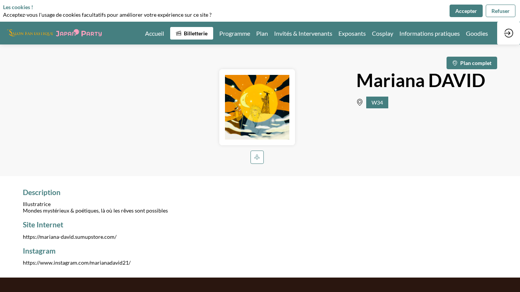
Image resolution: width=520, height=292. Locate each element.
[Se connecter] (508, 33)
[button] (191, 33)
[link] (154, 33)
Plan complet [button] (475, 63)
